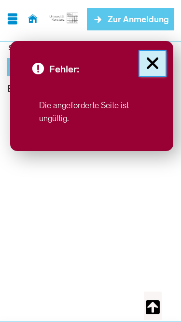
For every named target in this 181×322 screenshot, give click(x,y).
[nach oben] (153, 306)
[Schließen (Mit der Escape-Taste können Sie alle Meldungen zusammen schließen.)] (152, 63)
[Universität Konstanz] (64, 19)
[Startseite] (33, 19)
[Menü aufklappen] (12, 19)
